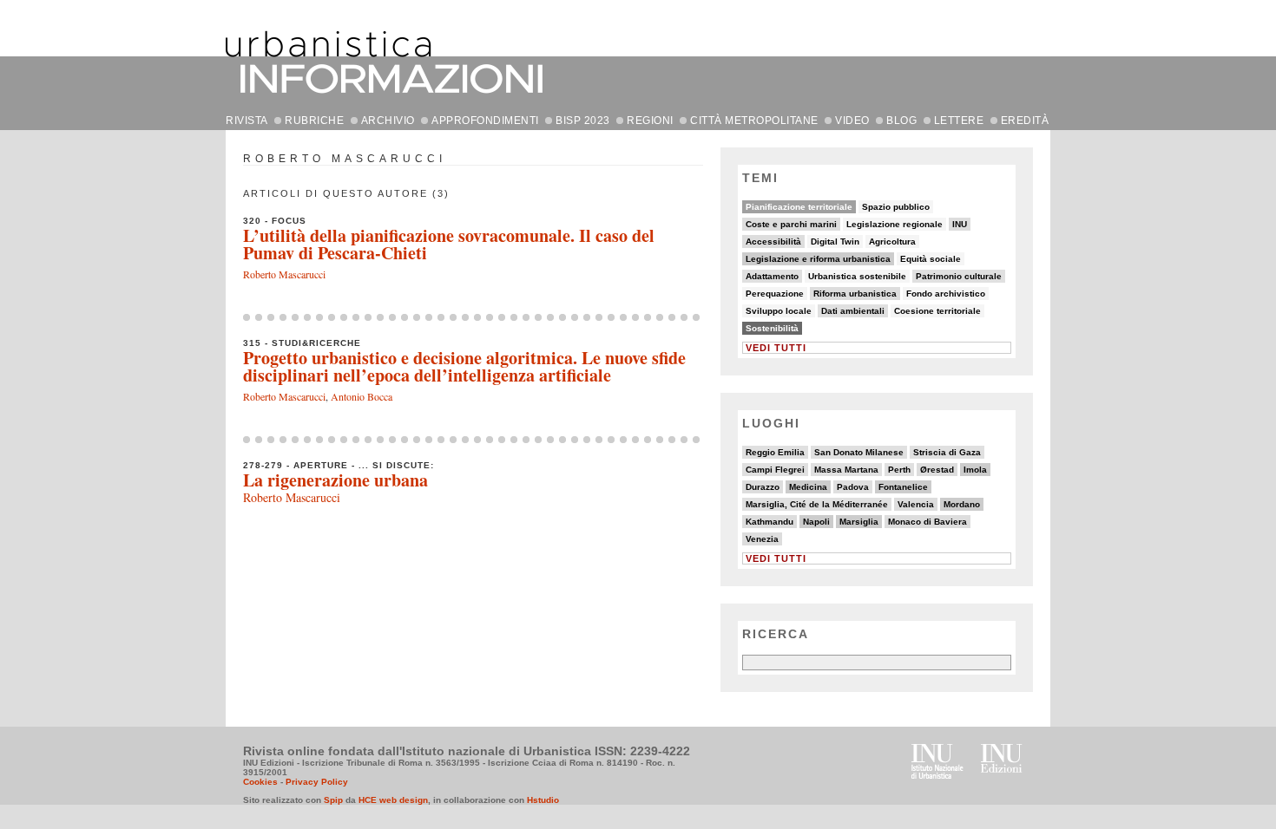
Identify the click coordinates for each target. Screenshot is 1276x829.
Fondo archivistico (945, 293)
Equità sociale (930, 259)
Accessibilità (773, 241)
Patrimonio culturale (959, 276)
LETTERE (959, 120)
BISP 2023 (583, 120)
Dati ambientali (853, 311)
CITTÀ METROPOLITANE (754, 120)
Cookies (260, 782)
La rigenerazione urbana (335, 480)
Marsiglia (858, 521)
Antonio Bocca (361, 396)
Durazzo (762, 487)
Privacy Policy (317, 782)
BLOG (901, 120)
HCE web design (393, 800)
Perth (899, 469)
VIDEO (852, 120)
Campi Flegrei (775, 469)
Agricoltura (892, 241)
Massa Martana (846, 469)
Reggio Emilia (775, 452)
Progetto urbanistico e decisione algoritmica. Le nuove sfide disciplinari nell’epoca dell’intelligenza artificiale (464, 366)
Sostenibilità (772, 328)
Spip (333, 800)
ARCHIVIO (388, 120)
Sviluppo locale (779, 311)
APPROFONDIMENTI (485, 120)
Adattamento (772, 276)
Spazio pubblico (896, 207)
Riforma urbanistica (855, 293)
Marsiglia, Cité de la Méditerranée (817, 504)
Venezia (762, 539)
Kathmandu (769, 521)
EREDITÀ (1025, 120)
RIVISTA (247, 120)
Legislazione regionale (894, 224)
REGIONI (650, 120)
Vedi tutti (776, 348)
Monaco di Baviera (927, 521)
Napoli (816, 521)
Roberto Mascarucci (284, 274)
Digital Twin (835, 241)
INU (959, 224)
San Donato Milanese (859, 452)
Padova (853, 487)
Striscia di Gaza (947, 452)
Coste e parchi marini (791, 224)
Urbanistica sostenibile (857, 276)
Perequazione (775, 293)
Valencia (916, 504)
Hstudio (543, 800)
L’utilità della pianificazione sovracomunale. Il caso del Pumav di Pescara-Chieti (448, 244)
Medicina (808, 487)
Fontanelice (903, 487)
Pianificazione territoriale (799, 207)
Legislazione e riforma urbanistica (818, 259)
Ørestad (937, 469)
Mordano (962, 504)
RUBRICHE (314, 120)
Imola (975, 469)
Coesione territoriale (937, 311)
